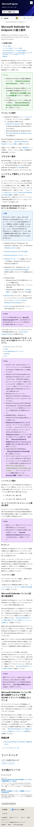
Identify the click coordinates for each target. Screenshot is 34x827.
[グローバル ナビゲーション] (1, 18)
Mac (5, 347)
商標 (9, 824)
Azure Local (8, 306)
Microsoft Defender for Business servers (19, 133)
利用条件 (3, 824)
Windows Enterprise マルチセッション (16, 255)
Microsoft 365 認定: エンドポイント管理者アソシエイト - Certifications (16, 791)
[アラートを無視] (31, 2)
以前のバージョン (14, 817)
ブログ (22, 817)
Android (6, 354)
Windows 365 (8, 296)
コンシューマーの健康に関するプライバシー (12, 822)
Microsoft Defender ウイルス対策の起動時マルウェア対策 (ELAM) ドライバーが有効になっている (17, 53)
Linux (6, 349)
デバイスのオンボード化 (11, 748)
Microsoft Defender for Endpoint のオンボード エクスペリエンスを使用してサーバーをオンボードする (18, 441)
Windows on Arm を (11, 248)
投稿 (28, 817)
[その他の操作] (31, 22)
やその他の (19, 167)
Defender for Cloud (12, 124)
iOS (5, 356)
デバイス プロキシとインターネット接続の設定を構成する (16, 587)
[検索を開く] (24, 18)
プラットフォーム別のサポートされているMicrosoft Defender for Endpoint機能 (16, 192)
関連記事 (5, 56)
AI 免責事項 (4, 817)
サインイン (30, 18)
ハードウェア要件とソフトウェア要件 (12, 48)
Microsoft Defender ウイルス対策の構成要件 (14, 50)
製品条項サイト (27, 148)
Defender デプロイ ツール (12, 259)
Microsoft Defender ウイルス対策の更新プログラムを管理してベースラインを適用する (16, 620)
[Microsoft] (17, 18)
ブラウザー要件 (7, 46)
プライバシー (4, 820)
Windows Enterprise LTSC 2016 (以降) (15, 251)
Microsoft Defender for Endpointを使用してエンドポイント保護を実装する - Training (17, 780)
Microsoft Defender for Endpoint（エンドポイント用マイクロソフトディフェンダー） (16, 22)
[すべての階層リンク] (2, 22)
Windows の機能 (11, 475)
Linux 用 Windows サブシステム (14, 351)
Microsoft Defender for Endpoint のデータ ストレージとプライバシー (18, 534)
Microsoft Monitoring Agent (20, 269)
